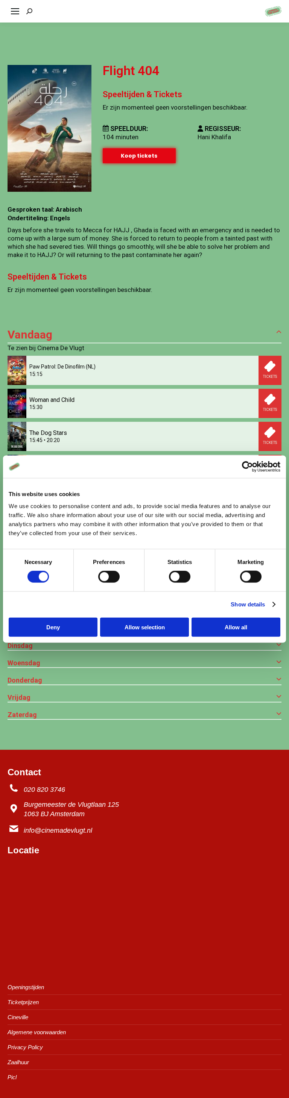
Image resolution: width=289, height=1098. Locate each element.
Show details (248, 604)
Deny (53, 627)
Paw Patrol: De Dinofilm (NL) (62, 367)
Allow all (236, 627)
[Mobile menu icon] (15, 11)
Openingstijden (26, 987)
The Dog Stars (48, 432)
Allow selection (145, 627)
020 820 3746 (44, 789)
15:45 (36, 440)
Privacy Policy (25, 1047)
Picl (12, 1077)
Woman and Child (52, 399)
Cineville (18, 1017)
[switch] (109, 577)
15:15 (36, 374)
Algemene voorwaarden (37, 1032)
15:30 (36, 407)
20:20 (53, 440)
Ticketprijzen (23, 1002)
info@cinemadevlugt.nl (58, 830)
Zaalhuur (18, 1062)
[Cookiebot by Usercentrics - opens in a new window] (247, 466)
